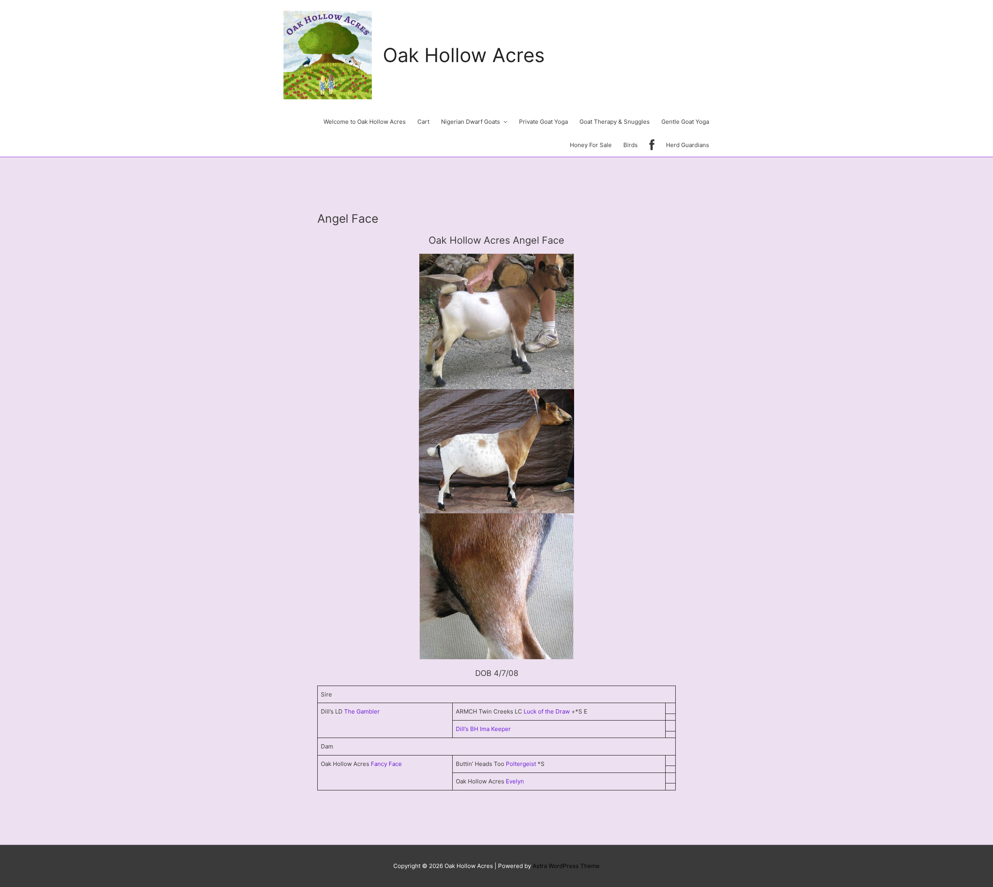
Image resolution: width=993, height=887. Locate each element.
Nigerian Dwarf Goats (470, 121)
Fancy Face (386, 763)
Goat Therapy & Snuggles (615, 121)
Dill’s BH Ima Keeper (483, 729)
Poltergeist (521, 763)
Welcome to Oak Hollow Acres (365, 121)
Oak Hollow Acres (464, 55)
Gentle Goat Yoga (685, 121)
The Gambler (362, 711)
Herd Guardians (687, 145)
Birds (630, 145)
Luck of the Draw (547, 711)
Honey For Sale (591, 145)
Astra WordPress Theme (566, 866)
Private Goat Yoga (543, 121)
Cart (423, 121)
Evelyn (515, 781)
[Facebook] (652, 145)
